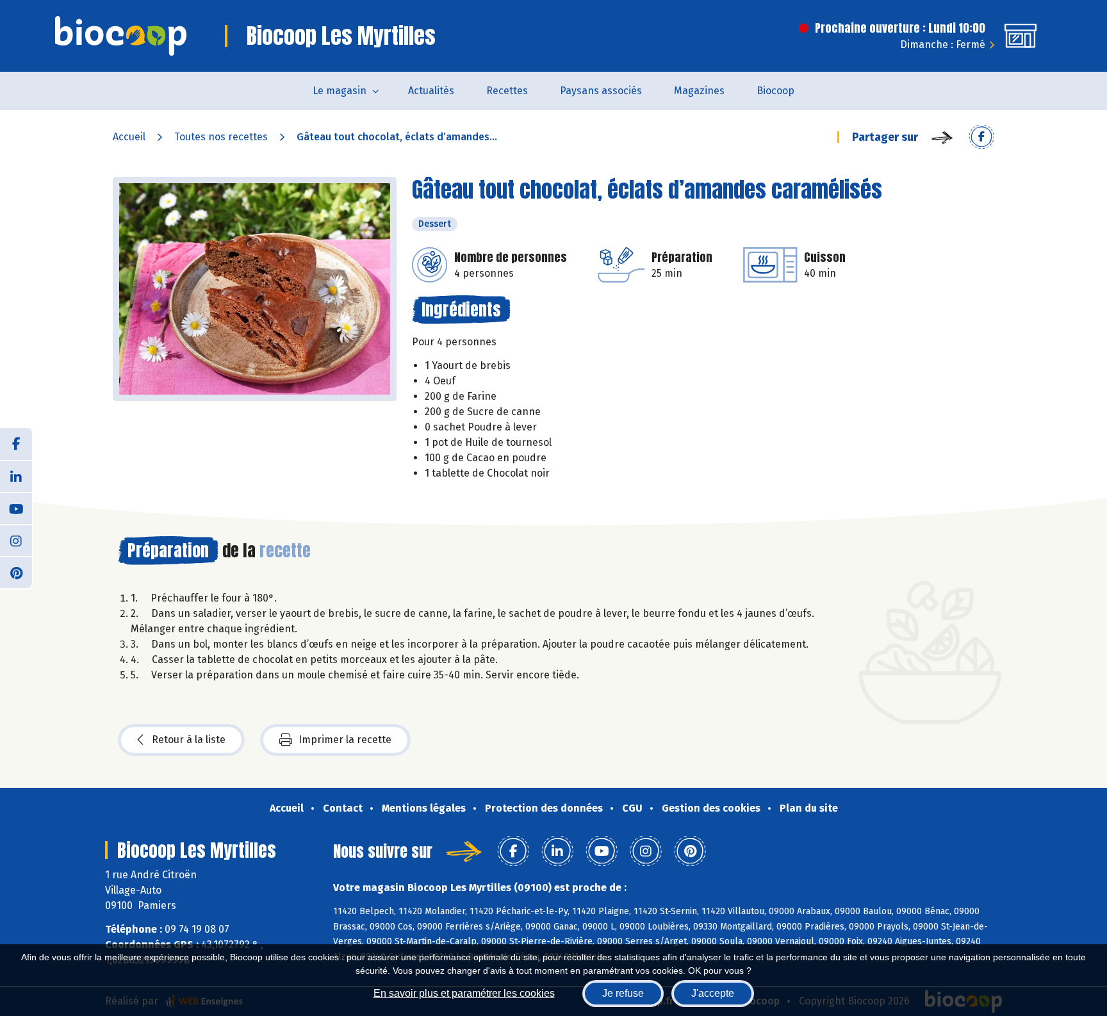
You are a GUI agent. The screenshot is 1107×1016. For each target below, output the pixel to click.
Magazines (699, 91)
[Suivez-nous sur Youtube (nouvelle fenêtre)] (16, 508)
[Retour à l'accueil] (120, 36)
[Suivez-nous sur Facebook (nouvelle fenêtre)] (16, 444)
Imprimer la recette (345, 739)
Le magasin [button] (339, 91)
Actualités (431, 91)
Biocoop (775, 91)
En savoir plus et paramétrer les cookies (464, 993)
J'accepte (712, 993)
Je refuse (623, 993)
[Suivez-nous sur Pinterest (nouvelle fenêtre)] (16, 572)
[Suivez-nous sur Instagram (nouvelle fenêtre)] (16, 540)
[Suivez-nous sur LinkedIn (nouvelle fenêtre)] (16, 476)
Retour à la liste (189, 739)
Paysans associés (601, 91)
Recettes (507, 91)
